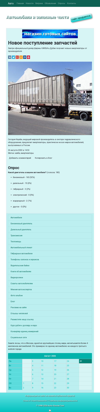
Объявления (50, 3)
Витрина (39, 3)
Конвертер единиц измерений (24, 331)
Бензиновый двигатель (21, 223)
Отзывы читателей (19, 313)
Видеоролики (17, 277)
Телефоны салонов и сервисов (25, 259)
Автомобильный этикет (21, 247)
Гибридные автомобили (21, 253)
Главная (20, 3)
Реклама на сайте (19, 307)
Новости (29, 3)
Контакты (71, 3)
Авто (11, 3)
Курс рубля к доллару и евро (24, 325)
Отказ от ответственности (34, 401)
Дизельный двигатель (21, 229)
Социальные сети (19, 337)
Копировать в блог (43, 158)
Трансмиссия (16, 235)
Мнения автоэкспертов (21, 289)
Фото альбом (17, 295)
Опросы (61, 3)
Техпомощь (16, 241)
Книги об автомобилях (21, 271)
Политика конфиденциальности (62, 401)
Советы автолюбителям (22, 283)
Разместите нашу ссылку (22, 319)
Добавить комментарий (20, 158)
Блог (13, 301)
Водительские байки (20, 265)
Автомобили (16, 217)
